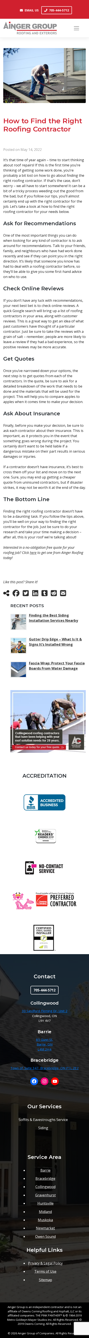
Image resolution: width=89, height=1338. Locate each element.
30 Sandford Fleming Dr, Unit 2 (44, 1011)
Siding (43, 1127)
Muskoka (45, 1220)
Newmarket (45, 1228)
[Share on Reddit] (54, 594)
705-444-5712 (59, 10)
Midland (45, 1211)
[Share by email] (63, 594)
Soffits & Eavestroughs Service (43, 1119)
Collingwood (45, 1186)
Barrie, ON (44, 1044)
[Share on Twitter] (26, 594)
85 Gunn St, (44, 1039)
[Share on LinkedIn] (35, 594)
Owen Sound (45, 1236)
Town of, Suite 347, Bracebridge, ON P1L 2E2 (44, 1068)
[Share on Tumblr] (44, 594)
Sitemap (45, 1279)
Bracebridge (45, 1178)
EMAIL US (32, 10)
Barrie (45, 1170)
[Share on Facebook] (16, 594)
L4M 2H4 (44, 1049)
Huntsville (45, 1203)
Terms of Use (45, 1271)
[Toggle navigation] (76, 28)
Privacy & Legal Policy (45, 1263)
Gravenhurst (45, 1195)
